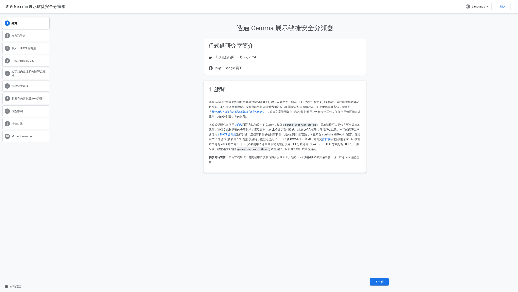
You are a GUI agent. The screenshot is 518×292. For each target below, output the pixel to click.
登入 (503, 6)
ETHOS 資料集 (227, 134)
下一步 (379, 282)
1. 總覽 (217, 89)
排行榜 (326, 139)
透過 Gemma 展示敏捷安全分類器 (35, 6)
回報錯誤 (12, 286)
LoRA (238, 124)
